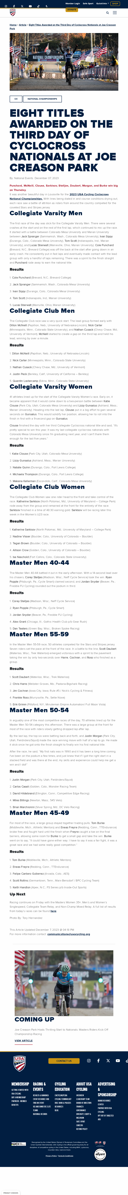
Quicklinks (101, 3)
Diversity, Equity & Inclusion (83, 1116)
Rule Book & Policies (63, 1103)
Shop (115, 4)
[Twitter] (22, 6)
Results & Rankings (41, 1095)
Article (22, 25)
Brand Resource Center (104, 1103)
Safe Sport (88, 3)
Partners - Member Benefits (19, 1103)
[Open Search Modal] (107, 13)
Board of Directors (83, 1103)
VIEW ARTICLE (24, 1040)
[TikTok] (38, 6)
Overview (80, 1095)
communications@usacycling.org (68, 934)
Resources (59, 1107)
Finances (80, 1107)
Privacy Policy (51, 1156)
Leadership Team (82, 1099)
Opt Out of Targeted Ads (105, 1118)
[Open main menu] (115, 12)
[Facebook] (14, 6)
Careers (79, 1125)
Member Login (73, 3)
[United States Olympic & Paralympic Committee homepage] (100, 1144)
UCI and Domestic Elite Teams (42, 1109)
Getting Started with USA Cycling (20, 1092)
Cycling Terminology (63, 1099)
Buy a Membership (19, 1098)
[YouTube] (30, 6)
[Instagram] (5, 6)
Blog (56, 1110)
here (53, 911)
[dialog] (11, 1192)
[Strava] (46, 6)
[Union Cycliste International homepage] (19, 1144)
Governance (81, 1110)
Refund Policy (81, 1129)
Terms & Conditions (65, 1156)
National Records (40, 1114)
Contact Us (64, 1061)
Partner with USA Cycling (105, 1110)
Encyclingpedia (61, 1095)
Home (13, 25)
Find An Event (38, 1103)
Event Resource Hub (41, 1099)
